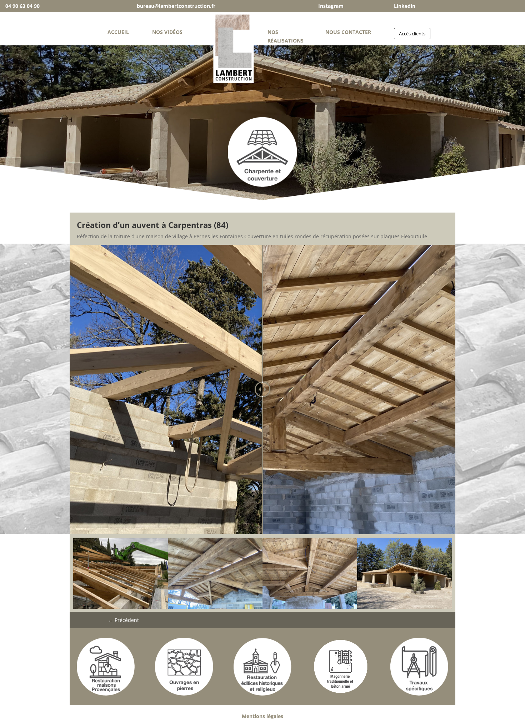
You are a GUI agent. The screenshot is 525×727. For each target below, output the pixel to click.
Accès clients (412, 33)
